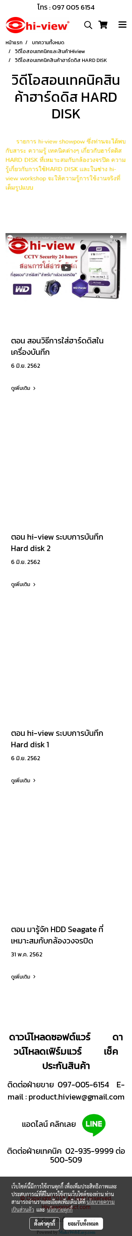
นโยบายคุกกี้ (60, 1209)
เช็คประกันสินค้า (80, 1058)
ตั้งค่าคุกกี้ (44, 1223)
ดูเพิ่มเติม (21, 388)
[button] (85, 25)
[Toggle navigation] (122, 25)
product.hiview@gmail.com (77, 1097)
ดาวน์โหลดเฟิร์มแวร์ (68, 1043)
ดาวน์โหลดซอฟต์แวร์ (50, 1036)
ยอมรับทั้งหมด (83, 1223)
